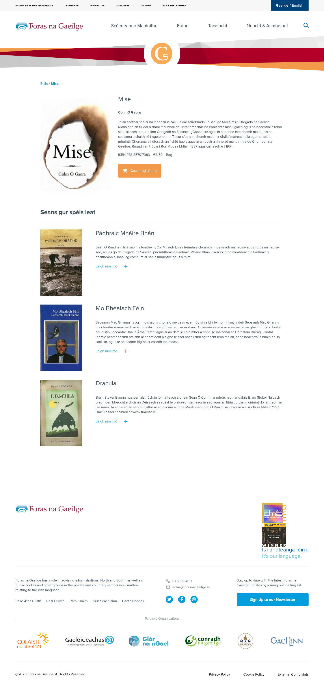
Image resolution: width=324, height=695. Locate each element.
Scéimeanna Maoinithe (134, 25)
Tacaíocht (217, 25)
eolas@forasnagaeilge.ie (191, 587)
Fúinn (183, 25)
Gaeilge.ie (122, 5)
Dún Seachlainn (105, 601)
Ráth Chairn (79, 601)
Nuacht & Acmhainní (267, 25)
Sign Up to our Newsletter (272, 599)
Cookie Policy (253, 674)
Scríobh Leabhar (174, 5)
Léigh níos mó (106, 266)
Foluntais (97, 5)
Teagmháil (71, 5)
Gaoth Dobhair (133, 601)
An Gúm (146, 5)
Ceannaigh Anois (143, 171)
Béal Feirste (55, 601)
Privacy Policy (219, 674)
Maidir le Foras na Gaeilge (34, 5)
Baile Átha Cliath (28, 601)
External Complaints (293, 674)
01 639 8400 (182, 581)
